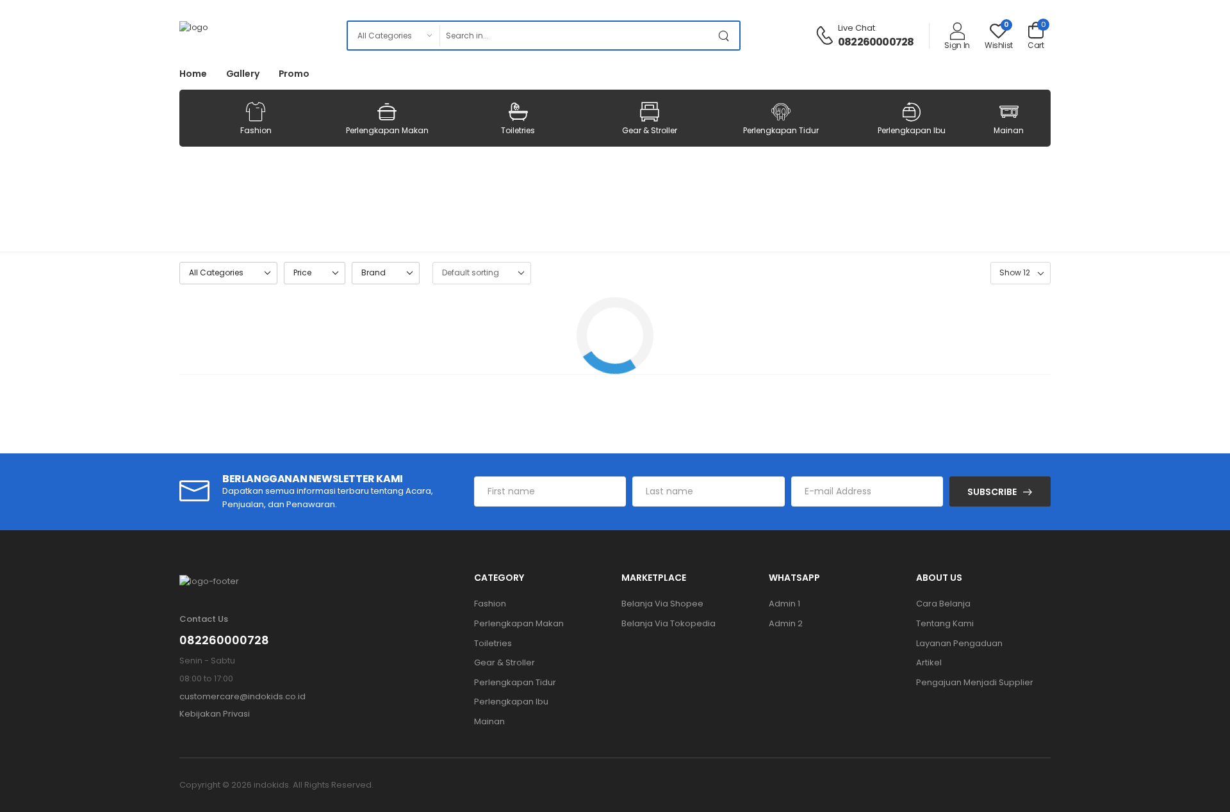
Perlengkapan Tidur (781, 130)
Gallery (242, 73)
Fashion (256, 130)
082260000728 (876, 42)
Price (302, 272)
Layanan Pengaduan (959, 643)
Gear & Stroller (649, 130)
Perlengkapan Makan (387, 130)
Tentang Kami (945, 623)
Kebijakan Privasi (214, 714)
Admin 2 (786, 623)
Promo (294, 73)
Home (193, 73)
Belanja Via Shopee (662, 603)
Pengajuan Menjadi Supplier (974, 682)
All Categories (216, 272)
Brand (373, 272)
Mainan (1009, 130)
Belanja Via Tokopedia (668, 623)
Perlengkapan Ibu (912, 130)
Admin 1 (784, 603)
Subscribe (992, 491)
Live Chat (856, 28)
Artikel (929, 662)
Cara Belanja (943, 603)
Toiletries (518, 130)
